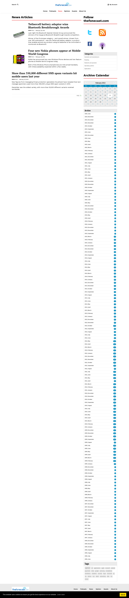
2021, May (87, 172)
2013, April (87, 307)
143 (114, 427)
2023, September (89, 129)
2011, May (87, 378)
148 (114, 439)
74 (114, 307)
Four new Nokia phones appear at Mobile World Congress (54, 52)
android (113, 568)
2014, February (89, 276)
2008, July (87, 482)
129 (114, 353)
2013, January (88, 316)
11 (86, 95)
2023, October (88, 126)
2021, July (87, 166)
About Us (82, 11)
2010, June (88, 411)
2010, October (88, 399)
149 (114, 436)
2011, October (88, 362)
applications (97, 568)
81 (114, 319)
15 (105, 95)
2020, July (87, 196)
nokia (92, 571)
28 (86, 88)
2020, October (88, 187)
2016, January (88, 224)
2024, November (89, 116)
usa (94, 576)
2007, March (88, 531)
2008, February (89, 497)
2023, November (89, 123)
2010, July (87, 408)
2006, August (88, 553)
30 (95, 88)
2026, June (88, 113)
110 (114, 347)
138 (114, 387)
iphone (89, 576)
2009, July (87, 445)
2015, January (88, 242)
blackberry (87, 573)
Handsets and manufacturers (91, 57)
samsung (102, 571)
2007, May (87, 525)
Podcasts (52, 11)
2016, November (89, 209)
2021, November (89, 159)
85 (114, 279)
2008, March (88, 494)
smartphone (109, 571)
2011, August (88, 368)
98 (114, 328)
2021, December (89, 156)
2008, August (88, 479)
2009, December (89, 430)
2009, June (88, 448)
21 (100, 98)
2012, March (88, 347)
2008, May (87, 488)
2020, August (88, 193)
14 (100, 95)
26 (91, 102)
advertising (103, 576)
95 (114, 316)
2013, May (87, 304)
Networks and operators (90, 63)
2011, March (88, 384)
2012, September (89, 328)
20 (95, 98)
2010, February (89, 424)
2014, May (87, 267)
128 (114, 411)
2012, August (88, 332)
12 (91, 95)
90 (114, 368)
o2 (113, 573)
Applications (87, 68)
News (60, 11)
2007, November (89, 507)
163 (114, 457)
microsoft (109, 573)
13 (95, 95)
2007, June (88, 522)
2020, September (89, 190)
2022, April (87, 144)
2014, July (87, 261)
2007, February (89, 534)
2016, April (87, 218)
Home (45, 11)
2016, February (89, 221)
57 (114, 295)
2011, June (87, 374)
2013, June (88, 301)
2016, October (88, 212)
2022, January (88, 153)
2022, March (88, 147)
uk (92, 568)
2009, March (88, 457)
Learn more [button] (61, 594)
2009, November (89, 433)
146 (114, 433)
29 (91, 88)
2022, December (89, 135)
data (108, 576)
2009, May (87, 451)
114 (114, 414)
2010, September (89, 402)
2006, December (89, 540)
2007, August (88, 516)
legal (104, 573)
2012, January (88, 353)
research (107, 568)
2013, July (87, 298)
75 (114, 298)
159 (114, 445)
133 (114, 341)
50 (114, 264)
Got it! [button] (123, 594)
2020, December (89, 181)
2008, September (89, 476)
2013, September (89, 292)
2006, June (88, 559)
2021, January (88, 178)
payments (87, 571)
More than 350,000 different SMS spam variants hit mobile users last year (44, 75)
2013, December (89, 282)
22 (105, 98)
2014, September (89, 255)
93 (114, 442)
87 (114, 322)
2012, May (87, 341)
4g (85, 576)
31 (100, 88)
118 (114, 393)
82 (114, 381)
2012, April (87, 344)
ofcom (86, 579)
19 (91, 98)
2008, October (88, 473)
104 (114, 421)
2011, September (89, 365)
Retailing (86, 60)
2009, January (88, 464)
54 (114, 252)
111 (114, 405)
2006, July (87, 556)
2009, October (88, 436)
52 (114, 267)
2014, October (88, 252)
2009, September (89, 439)
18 (86, 98)
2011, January (88, 390)
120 (114, 374)
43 (114, 261)
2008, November (89, 470)
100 (114, 344)
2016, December (89, 205)
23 (110, 98)
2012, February (89, 350)
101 (114, 384)
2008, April (87, 491)
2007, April (87, 528)
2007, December (89, 504)
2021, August (88, 163)
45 (114, 249)
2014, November (89, 249)
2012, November (89, 322)
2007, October (88, 510)
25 (86, 102)
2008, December (89, 467)
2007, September (89, 513)
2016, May (87, 215)
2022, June (88, 138)
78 (114, 276)
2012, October (88, 325)
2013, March (88, 310)
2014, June (88, 264)
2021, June (88, 169)
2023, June (88, 132)
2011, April (87, 381)
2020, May (87, 202)
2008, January (88, 500)
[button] (15, 4)
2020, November (89, 184)
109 (114, 359)
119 (114, 365)
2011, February (89, 387)
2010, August (88, 405)
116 (114, 390)
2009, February (89, 461)
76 (114, 292)
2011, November (89, 359)
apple (102, 568)
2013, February (89, 313)
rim (111, 576)
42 (114, 255)
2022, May (87, 141)
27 (95, 102)
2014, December (89, 245)
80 (114, 338)
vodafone (94, 573)
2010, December (89, 393)
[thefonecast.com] (63, 4)
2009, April (87, 454)
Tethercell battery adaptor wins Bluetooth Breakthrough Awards (48, 26)
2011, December (89, 356)
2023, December (89, 120)
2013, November (89, 285)
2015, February (89, 239)
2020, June (88, 199)
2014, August (88, 258)
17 (114, 95)
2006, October (88, 546)
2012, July (87, 335)
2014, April (87, 270)
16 (114, 236)
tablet (97, 576)
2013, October (88, 288)
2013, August (88, 295)
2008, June (88, 485)
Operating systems (89, 65)
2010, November (89, 396)
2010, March (88, 421)
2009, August (88, 442)
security (100, 573)
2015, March (88, 236)
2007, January (88, 537)
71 (114, 288)
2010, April (87, 417)
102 (114, 325)
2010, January (88, 427)
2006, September (89, 550)
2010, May (87, 414)
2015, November (89, 230)
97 (114, 313)
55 (114, 270)
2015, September (89, 233)
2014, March (88, 273)
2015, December (89, 227)
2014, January (88, 279)
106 (114, 356)
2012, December (89, 319)
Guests (74, 11)
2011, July (87, 371)
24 (114, 98)
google (97, 571)
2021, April (87, 175)
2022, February (89, 150)
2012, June (88, 338)
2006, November (89, 543)
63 (114, 273)
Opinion (67, 11)
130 (114, 362)
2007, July (87, 519)
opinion (87, 568)
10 (114, 92)
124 (114, 371)
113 (114, 350)
